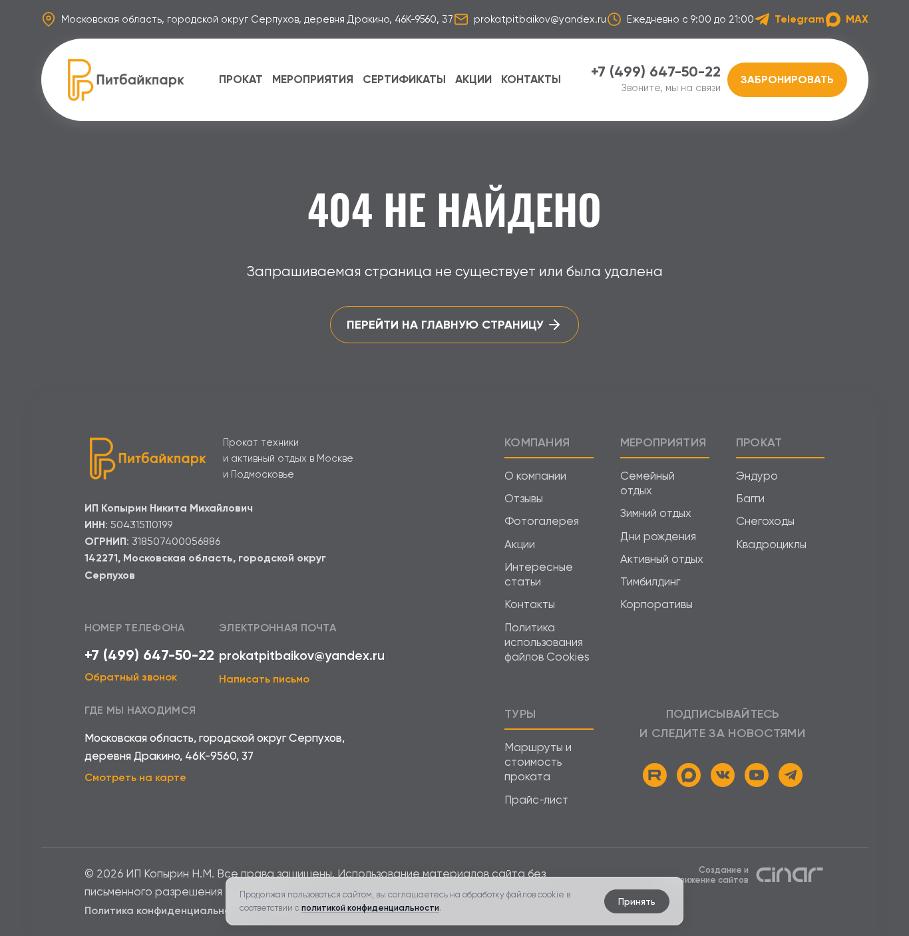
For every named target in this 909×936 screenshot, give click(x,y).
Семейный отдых (647, 483)
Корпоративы (656, 604)
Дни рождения (658, 536)
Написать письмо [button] (264, 679)
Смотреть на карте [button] (135, 777)
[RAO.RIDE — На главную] (126, 80)
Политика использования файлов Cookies (547, 642)
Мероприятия (312, 79)
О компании (535, 475)
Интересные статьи (538, 574)
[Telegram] (791, 775)
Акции (473, 79)
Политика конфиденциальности (167, 910)
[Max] (689, 775)
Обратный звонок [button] (131, 677)
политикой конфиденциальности (370, 908)
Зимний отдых (655, 513)
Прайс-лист (536, 799)
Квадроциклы (771, 544)
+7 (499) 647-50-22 (149, 655)
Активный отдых (661, 558)
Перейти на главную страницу (445, 324)
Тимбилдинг (650, 581)
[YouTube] (757, 775)
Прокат (241, 79)
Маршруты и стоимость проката (538, 762)
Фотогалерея (541, 521)
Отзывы (523, 498)
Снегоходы (765, 521)
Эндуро (757, 475)
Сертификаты (404, 79)
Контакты (531, 79)
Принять (636, 901)
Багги (750, 498)
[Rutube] (655, 775)
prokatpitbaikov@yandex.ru (302, 655)
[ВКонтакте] (723, 775)
